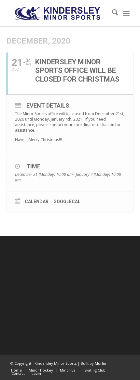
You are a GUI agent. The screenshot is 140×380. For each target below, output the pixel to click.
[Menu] (126, 13)
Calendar (37, 201)
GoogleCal (66, 201)
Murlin (100, 363)
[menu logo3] (57, 13)
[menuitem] (111, 13)
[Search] (111, 13)
